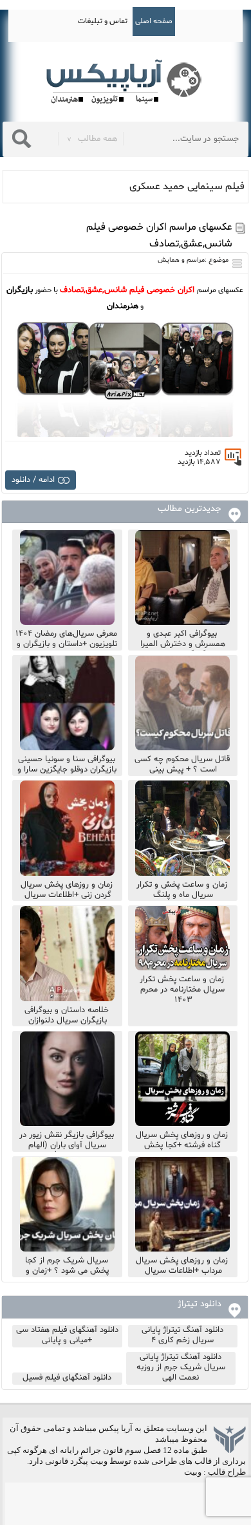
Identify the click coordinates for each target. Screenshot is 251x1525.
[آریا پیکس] (125, 82)
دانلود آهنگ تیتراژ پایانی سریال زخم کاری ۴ (182, 1335)
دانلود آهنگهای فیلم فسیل (67, 1377)
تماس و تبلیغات (102, 21)
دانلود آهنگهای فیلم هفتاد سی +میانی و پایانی (67, 1335)
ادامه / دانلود (33, 480)
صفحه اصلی (153, 21)
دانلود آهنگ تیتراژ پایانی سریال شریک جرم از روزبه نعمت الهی (180, 1367)
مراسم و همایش (181, 260)
